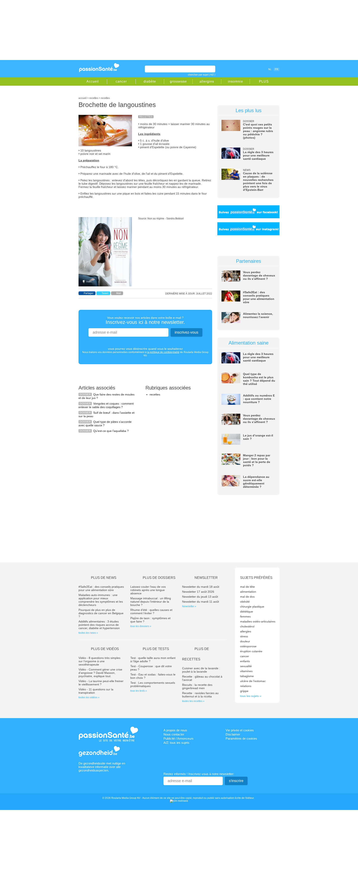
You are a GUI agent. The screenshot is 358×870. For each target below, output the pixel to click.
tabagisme (247, 676)
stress (244, 636)
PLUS (264, 81)
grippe (244, 691)
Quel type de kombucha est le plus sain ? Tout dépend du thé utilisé (259, 379)
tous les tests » (138, 690)
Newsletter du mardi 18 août (200, 586)
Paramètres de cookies (241, 738)
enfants (245, 661)
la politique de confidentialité (163, 352)
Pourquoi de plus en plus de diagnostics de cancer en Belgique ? (101, 613)
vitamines (246, 671)
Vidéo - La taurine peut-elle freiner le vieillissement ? (101, 682)
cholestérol (247, 626)
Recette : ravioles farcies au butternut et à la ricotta (200, 694)
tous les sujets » (250, 696)
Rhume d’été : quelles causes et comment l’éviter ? (151, 611)
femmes (245, 616)
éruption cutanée (251, 651)
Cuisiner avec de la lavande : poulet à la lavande (201, 670)
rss (252, 69)
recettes (155, 394)
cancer (121, 81)
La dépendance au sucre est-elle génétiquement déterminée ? (256, 481)
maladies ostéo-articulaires (257, 621)
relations (245, 686)
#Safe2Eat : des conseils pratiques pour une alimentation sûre (258, 297)
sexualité (246, 666)
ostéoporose (248, 646)
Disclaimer (233, 734)
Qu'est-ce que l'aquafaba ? (111, 431)
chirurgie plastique (252, 606)
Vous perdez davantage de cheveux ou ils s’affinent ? (259, 275)
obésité (245, 601)
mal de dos (247, 596)
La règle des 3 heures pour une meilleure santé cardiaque (258, 155)
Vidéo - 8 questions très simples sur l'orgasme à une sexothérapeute (99, 661)
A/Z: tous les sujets (176, 742)
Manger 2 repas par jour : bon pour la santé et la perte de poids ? (256, 460)
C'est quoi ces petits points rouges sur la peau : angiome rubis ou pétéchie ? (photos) (258, 131)
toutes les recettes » (193, 701)
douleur (245, 641)
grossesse (178, 81)
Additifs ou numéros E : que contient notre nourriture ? (259, 399)
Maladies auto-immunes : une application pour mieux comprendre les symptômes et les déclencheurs (101, 600)
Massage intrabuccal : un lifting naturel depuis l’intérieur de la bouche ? (150, 602)
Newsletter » (189, 606)
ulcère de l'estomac (253, 681)
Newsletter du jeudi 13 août (200, 596)
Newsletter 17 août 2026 (198, 591)
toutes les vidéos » (89, 697)
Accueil (92, 81)
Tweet (105, 293)
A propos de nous (175, 730)
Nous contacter (173, 734)
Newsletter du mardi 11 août (200, 601)
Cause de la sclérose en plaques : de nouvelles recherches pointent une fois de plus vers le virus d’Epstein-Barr (258, 181)
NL (270, 69)
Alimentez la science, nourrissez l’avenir (258, 315)
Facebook (246, 69)
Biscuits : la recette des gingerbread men (197, 686)
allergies (207, 81)
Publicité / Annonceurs (178, 738)
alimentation (248, 591)
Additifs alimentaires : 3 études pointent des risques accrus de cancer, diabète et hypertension (99, 625)
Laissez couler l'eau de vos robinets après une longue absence (148, 590)
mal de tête (247, 586)
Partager (88, 293)
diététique (246, 611)
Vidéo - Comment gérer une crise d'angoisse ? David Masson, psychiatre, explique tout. (100, 673)
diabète (150, 81)
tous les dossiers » (140, 626)
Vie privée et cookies (240, 730)
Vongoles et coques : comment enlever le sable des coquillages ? (106, 405)
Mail (118, 293)
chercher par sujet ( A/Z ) (201, 74)
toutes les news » (88, 632)
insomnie (235, 81)
